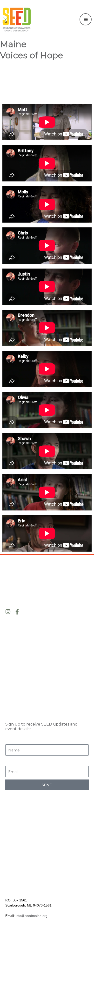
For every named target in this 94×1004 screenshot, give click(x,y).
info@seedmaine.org (31, 916)
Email (11, 761)
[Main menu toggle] (86, 19)
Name (12, 740)
